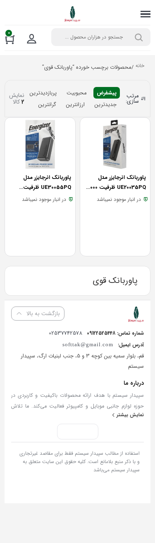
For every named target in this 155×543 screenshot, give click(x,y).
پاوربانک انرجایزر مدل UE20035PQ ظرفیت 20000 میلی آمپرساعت (115, 187)
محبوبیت (77, 93)
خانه (140, 66)
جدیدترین (106, 104)
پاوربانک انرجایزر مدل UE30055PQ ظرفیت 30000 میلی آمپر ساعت (45, 187)
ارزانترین (75, 104)
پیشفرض (107, 93)
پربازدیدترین (43, 93)
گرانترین (47, 104)
